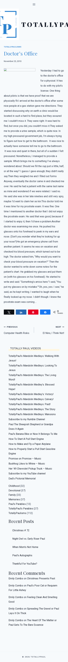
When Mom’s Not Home (25, 547)
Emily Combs (16, 578)
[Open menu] (34, 4)
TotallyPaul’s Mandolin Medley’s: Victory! (31, 394)
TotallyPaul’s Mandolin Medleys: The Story (32, 409)
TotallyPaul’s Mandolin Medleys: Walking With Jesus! (34, 358)
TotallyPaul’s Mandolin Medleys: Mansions (32, 414)
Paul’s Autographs (22, 555)
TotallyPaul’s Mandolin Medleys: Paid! (30, 404)
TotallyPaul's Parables (21, 508)
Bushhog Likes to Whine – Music (27, 463)
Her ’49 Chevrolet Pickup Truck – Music (30, 468)
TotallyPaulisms (12, 47)
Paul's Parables (17, 504)
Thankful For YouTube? (24, 563)
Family (12, 494)
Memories (14, 499)
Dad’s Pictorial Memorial (22, 478)
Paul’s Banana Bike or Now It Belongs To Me (33, 433)
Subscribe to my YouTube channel (27, 473)
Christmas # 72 (20, 530)
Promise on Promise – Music (25, 458)
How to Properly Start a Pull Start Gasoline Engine (32, 451)
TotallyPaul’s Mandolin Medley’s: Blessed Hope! (31, 387)
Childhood (14, 485)
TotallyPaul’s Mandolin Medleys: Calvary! (31, 399)
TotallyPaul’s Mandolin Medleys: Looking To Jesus (33, 368)
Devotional (14, 490)
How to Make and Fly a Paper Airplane (30, 443)
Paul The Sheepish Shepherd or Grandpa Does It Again (31, 426)
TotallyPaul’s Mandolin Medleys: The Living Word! (32, 377)
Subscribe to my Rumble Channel (27, 419)
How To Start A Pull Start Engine (26, 438)
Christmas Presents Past (41, 578)
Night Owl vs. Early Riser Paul (28, 538)
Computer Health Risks (16, 330)
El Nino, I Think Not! (53, 330)
